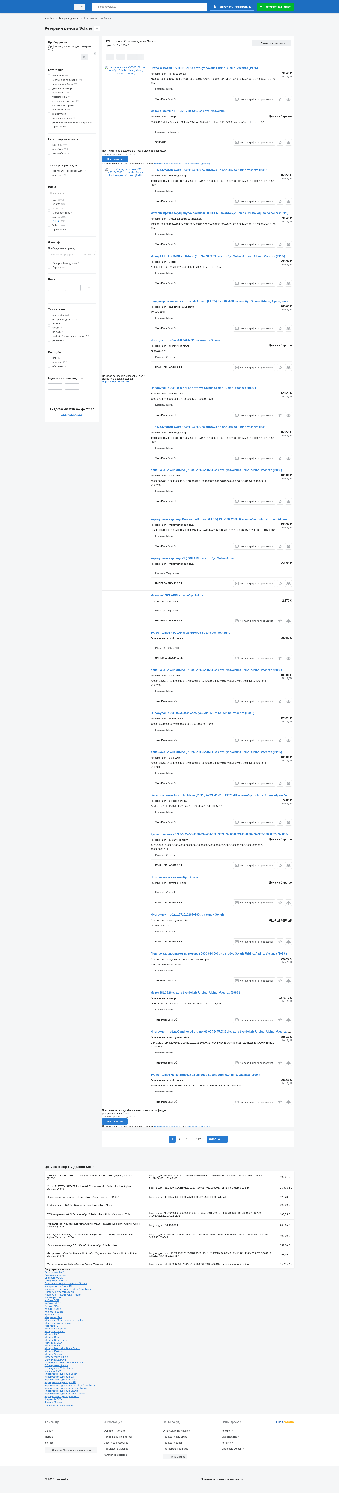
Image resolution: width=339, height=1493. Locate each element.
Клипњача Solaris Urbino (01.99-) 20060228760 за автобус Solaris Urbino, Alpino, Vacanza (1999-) (216, 470)
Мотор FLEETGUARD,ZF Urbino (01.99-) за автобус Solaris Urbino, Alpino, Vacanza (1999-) (89, 1187)
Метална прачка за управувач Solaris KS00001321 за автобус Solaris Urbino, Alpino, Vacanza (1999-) (219, 213)
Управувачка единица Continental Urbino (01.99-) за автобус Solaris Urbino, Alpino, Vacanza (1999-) (90, 1236)
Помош (49, 1436)
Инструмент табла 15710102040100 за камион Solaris (187, 914)
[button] (280, 99)
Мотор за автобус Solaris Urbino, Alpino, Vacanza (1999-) (79, 1264)
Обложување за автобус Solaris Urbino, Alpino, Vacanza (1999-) (83, 1197)
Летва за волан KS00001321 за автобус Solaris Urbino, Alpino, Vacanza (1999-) (204, 68)
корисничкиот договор (197, 163)
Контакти (50, 1442)
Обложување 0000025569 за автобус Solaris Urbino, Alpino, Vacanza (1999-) (202, 713)
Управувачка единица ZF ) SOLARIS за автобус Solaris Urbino (193, 558)
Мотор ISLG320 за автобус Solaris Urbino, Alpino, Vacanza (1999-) (195, 992)
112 (198, 1139)
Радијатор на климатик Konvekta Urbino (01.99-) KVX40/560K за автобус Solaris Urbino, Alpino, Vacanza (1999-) (227, 301)
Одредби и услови (114, 1430)
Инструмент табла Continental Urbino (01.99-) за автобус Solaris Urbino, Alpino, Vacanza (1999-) (92, 1254)
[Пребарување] (95, 6)
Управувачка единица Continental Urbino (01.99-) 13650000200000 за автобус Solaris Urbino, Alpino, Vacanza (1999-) (230, 519)
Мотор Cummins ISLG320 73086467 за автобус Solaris (188, 110)
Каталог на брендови (116, 1454)
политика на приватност (168, 163)
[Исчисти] (95, 53)
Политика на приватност (118, 1436)
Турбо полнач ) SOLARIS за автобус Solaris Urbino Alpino (190, 632)
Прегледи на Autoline (116, 1448)
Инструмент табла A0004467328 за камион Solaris (185, 340)
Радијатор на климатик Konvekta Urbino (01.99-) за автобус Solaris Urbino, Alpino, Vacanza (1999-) (94, 1225)
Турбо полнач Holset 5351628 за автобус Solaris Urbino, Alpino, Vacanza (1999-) (205, 1074)
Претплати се (115, 159)
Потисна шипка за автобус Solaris (174, 877)
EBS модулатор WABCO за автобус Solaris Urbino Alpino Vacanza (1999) (88, 1214)
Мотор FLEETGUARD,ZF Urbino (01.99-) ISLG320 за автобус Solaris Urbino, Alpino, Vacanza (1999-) (218, 256)
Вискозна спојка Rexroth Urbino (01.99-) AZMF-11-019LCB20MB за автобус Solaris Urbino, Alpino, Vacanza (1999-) (228, 795)
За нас (49, 1430)
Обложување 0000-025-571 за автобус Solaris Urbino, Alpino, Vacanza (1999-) (203, 387)
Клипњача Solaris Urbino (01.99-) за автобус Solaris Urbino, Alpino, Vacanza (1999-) (90, 1177)
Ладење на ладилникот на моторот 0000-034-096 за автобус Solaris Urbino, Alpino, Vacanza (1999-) (219, 953)
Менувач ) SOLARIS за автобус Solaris (177, 595)
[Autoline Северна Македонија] (57, 6)
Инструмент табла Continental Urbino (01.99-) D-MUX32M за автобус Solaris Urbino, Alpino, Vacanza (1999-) (224, 1031)
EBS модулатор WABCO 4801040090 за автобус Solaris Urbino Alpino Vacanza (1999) (209, 169)
